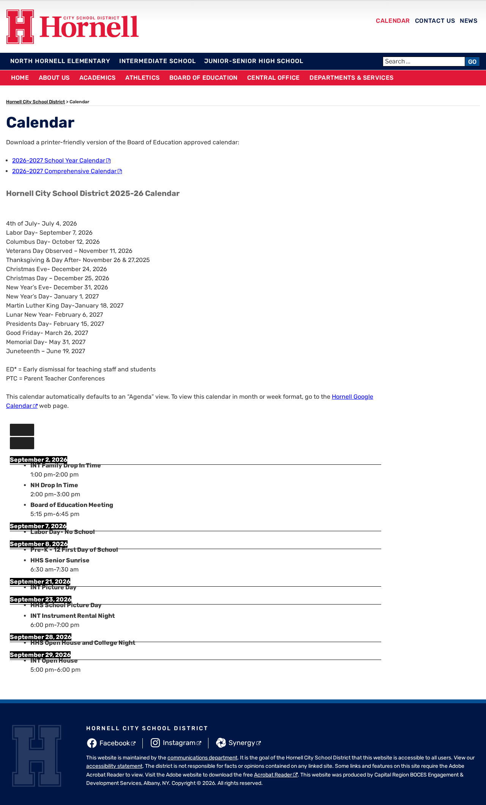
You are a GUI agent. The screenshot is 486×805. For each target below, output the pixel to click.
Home (20, 77)
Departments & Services (351, 77)
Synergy (242, 743)
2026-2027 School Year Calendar (58, 160)
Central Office (273, 77)
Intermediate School (157, 61)
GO (472, 61)
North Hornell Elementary (60, 61)
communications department (202, 757)
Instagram (179, 743)
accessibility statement (114, 766)
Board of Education (203, 77)
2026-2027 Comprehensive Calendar (64, 171)
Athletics (142, 77)
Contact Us (435, 20)
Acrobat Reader (273, 775)
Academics (97, 77)
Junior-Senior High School (253, 61)
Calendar (393, 20)
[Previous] (22, 430)
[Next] (22, 443)
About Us (54, 77)
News (469, 20)
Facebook (114, 743)
